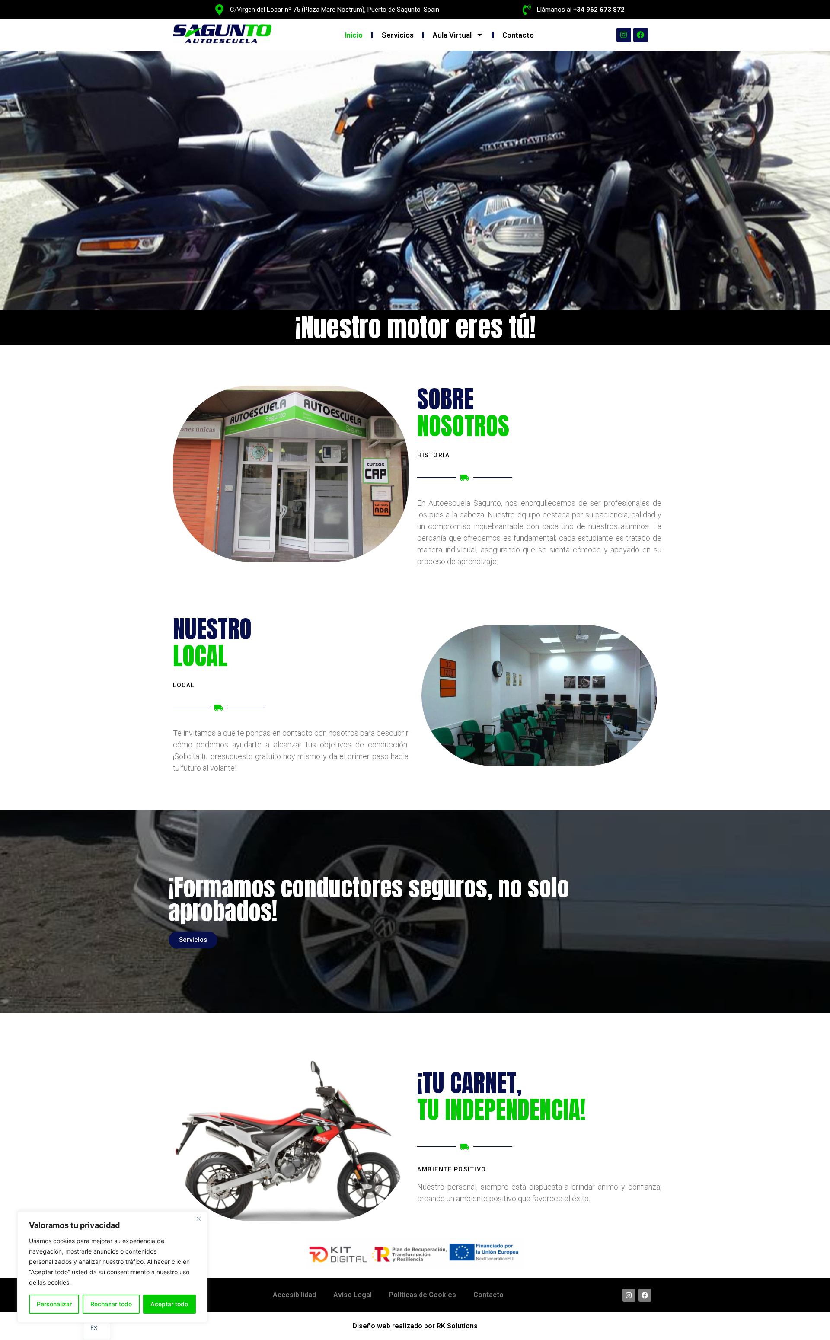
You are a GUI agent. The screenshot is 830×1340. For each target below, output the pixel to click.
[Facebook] (640, 35)
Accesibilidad (294, 1295)
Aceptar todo (169, 1304)
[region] (112, 1267)
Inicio (354, 35)
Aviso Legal (352, 1295)
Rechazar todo (111, 1304)
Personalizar (54, 1304)
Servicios (398, 35)
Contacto (518, 35)
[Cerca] (198, 1218)
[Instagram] (623, 35)
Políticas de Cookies (422, 1295)
